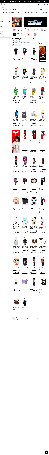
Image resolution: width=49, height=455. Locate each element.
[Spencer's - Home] (3, 4)
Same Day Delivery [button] (17, 44)
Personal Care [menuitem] (12, 12)
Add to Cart (17, 61)
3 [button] (22, 318)
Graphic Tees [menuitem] (27, 12)
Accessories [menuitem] (39, 12)
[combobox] (24, 7)
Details (38, 1)
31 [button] (32, 318)
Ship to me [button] (16, 42)
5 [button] (27, 318)
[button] (24, 42)
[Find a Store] (38, 4)
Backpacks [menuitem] (5, 12)
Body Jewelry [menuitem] (20, 12)
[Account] (41, 4)
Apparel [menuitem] (33, 12)
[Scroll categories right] (48, 12)
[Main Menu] (47, 4)
